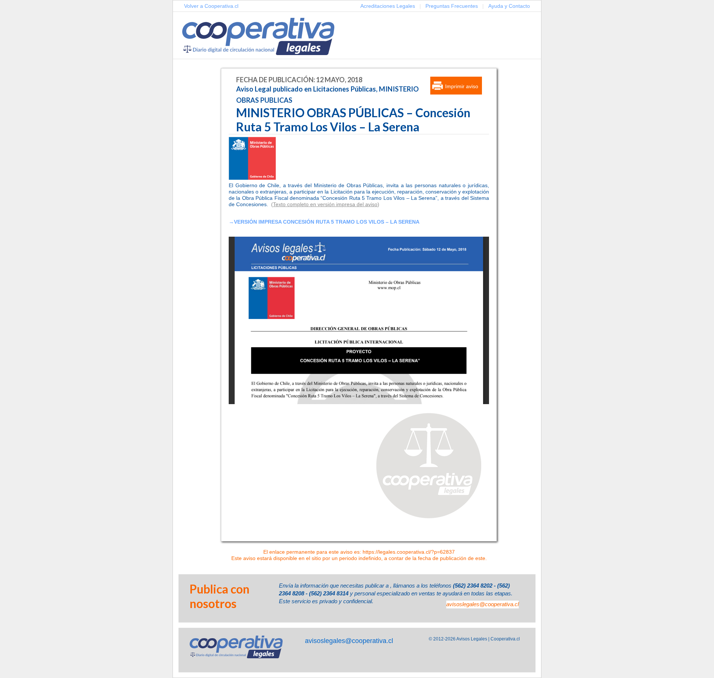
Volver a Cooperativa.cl (211, 6)
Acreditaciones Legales (387, 6)
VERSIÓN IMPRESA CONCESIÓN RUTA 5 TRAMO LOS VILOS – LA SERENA (326, 222)
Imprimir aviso (461, 86)
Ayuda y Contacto (509, 6)
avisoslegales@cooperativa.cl (482, 604)
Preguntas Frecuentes (451, 6)
